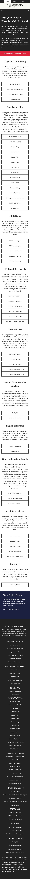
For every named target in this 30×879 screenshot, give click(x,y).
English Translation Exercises (15, 89)
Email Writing (15, 183)
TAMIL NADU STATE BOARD (15, 753)
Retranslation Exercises (15, 662)
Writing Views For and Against (15, 198)
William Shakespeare (15, 446)
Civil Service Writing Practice (15, 556)
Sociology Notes (15, 585)
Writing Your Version (15, 203)
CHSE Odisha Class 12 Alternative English (15, 801)
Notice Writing (15, 162)
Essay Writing (15, 147)
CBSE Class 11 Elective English (15, 776)
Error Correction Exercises (15, 94)
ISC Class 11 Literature (15, 311)
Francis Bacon (15, 451)
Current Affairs (15, 536)
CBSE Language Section (15, 783)
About (14, 1)
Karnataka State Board (15, 498)
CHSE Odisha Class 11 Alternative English (15, 795)
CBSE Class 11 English (15, 256)
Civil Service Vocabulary (15, 551)
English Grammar (15, 84)
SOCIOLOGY (15, 806)
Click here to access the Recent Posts (15, 53)
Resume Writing (15, 177)
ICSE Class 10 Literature (15, 306)
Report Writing (15, 157)
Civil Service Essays (15, 546)
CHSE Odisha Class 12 (15, 798)
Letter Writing (15, 152)
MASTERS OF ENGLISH (15, 850)
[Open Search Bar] (28, 11)
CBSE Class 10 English (15, 251)
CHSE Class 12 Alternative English (15, 374)
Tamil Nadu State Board (15, 493)
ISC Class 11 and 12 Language (15, 321)
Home (7, 1)
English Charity (15, 5)
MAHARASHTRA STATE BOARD (15, 756)
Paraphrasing (15, 172)
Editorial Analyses (15, 208)
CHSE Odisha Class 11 (15, 791)
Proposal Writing (15, 188)
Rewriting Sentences (15, 658)
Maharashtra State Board (15, 503)
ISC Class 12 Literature (15, 316)
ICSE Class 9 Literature (15, 301)
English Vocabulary (15, 99)
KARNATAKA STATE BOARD (15, 853)
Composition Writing (15, 142)
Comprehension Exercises (14, 705)
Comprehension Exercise (15, 136)
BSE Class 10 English (15, 354)
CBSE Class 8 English (15, 241)
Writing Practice (15, 683)
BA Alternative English (15, 418)
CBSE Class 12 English (15, 261)
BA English (15, 413)
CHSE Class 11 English (15, 359)
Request (22, 1)
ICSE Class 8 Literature (15, 296)
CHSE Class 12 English (15, 364)
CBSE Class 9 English (15, 246)
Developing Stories (15, 193)
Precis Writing (15, 167)
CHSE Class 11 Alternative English (15, 369)
